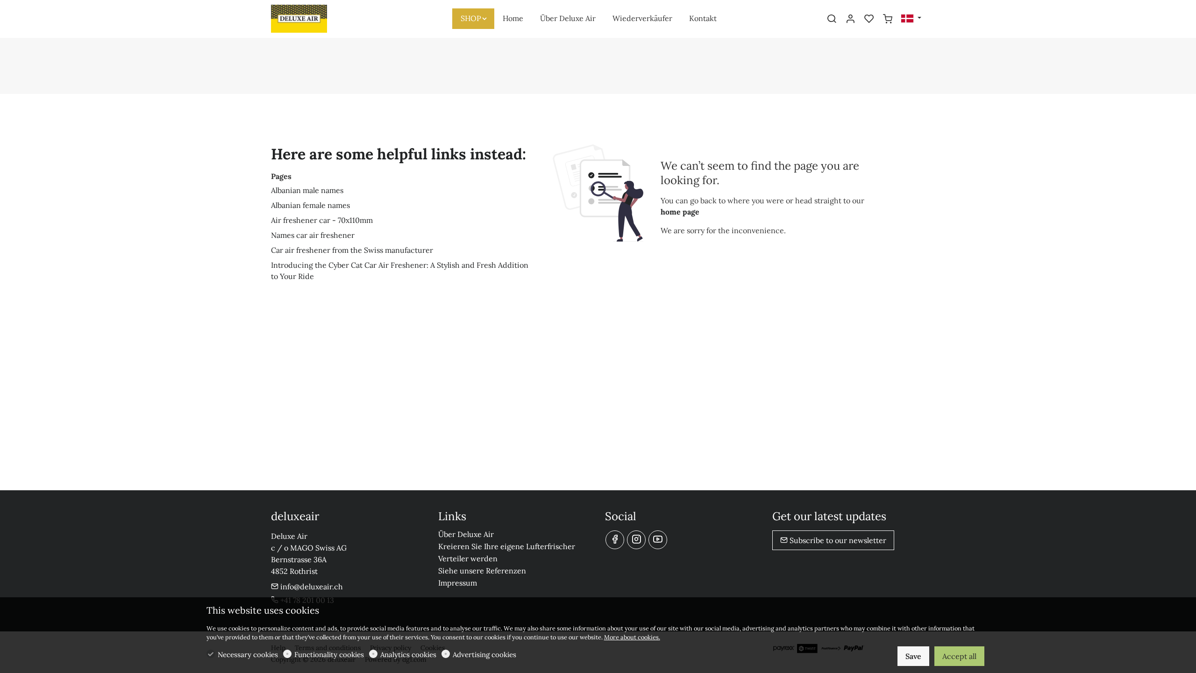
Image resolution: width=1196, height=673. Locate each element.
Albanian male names (307, 190)
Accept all (959, 656)
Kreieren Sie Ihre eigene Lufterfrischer (506, 546)
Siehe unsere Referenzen (482, 570)
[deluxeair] (310, 17)
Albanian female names (310, 205)
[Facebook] (614, 539)
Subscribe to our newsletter (837, 540)
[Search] (831, 19)
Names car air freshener (313, 235)
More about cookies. (632, 637)
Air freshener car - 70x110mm (322, 220)
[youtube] (657, 539)
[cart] (887, 19)
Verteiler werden (468, 558)
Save (913, 656)
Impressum (457, 582)
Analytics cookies (408, 654)
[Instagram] (636, 539)
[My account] (850, 19)
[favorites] (869, 19)
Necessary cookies (248, 654)
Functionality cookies (329, 654)
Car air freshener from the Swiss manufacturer (352, 250)
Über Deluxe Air (466, 534)
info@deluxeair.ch (310, 586)
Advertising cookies (484, 654)
